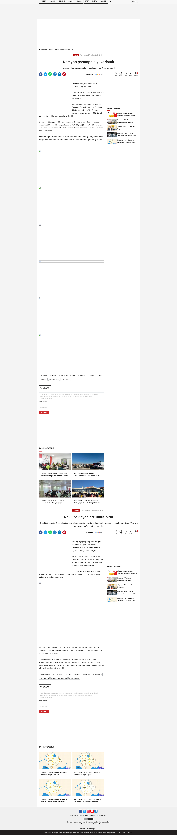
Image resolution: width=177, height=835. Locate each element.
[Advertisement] (88, 33)
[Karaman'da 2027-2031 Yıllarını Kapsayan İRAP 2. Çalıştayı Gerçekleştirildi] (55, 488)
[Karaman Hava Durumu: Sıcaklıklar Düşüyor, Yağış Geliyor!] (55, 760)
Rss (71, 815)
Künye (76, 815)
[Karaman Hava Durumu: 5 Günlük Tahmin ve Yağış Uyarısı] (88, 760)
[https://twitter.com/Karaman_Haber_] (84, 811)
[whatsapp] (50, 74)
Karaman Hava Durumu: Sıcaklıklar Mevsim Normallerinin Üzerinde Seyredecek (54, 801)
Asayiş (51, 49)
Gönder (44, 412)
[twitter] (45, 74)
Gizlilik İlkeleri (101, 815)
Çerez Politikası (90, 815)
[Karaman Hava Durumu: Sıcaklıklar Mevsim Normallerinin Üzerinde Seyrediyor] (88, 787)
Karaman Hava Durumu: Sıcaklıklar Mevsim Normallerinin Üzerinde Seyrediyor (87, 801)
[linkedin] (59, 74)
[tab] (45, 388)
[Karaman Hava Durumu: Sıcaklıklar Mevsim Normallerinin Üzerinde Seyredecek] (55, 787)
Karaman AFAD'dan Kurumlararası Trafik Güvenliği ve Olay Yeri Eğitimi (54, 475)
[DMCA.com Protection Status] (88, 819)
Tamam (129, 832)
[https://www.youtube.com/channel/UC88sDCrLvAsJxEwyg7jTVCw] (92, 811)
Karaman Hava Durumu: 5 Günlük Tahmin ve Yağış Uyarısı (87, 773)
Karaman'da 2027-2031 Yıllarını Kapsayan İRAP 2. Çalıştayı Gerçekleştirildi (52, 502)
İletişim (81, 815)
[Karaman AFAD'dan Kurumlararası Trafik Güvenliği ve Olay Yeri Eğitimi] (55, 461)
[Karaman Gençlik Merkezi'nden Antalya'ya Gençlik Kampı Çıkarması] (88, 488)
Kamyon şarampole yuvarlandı (64, 49)
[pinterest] (64, 74)
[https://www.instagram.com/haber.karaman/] (88, 811)
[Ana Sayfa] (39, 49)
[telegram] (55, 74)
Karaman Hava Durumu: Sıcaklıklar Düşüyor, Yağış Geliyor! (54, 773)
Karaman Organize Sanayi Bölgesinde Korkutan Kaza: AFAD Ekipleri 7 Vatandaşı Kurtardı (87, 475)
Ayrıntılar (122, 832)
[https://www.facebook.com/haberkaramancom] (80, 811)
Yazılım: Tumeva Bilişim (87, 828)
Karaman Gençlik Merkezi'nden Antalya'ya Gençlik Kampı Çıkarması (88, 502)
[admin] (96, 811)
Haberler (44, 49)
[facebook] (41, 74)
